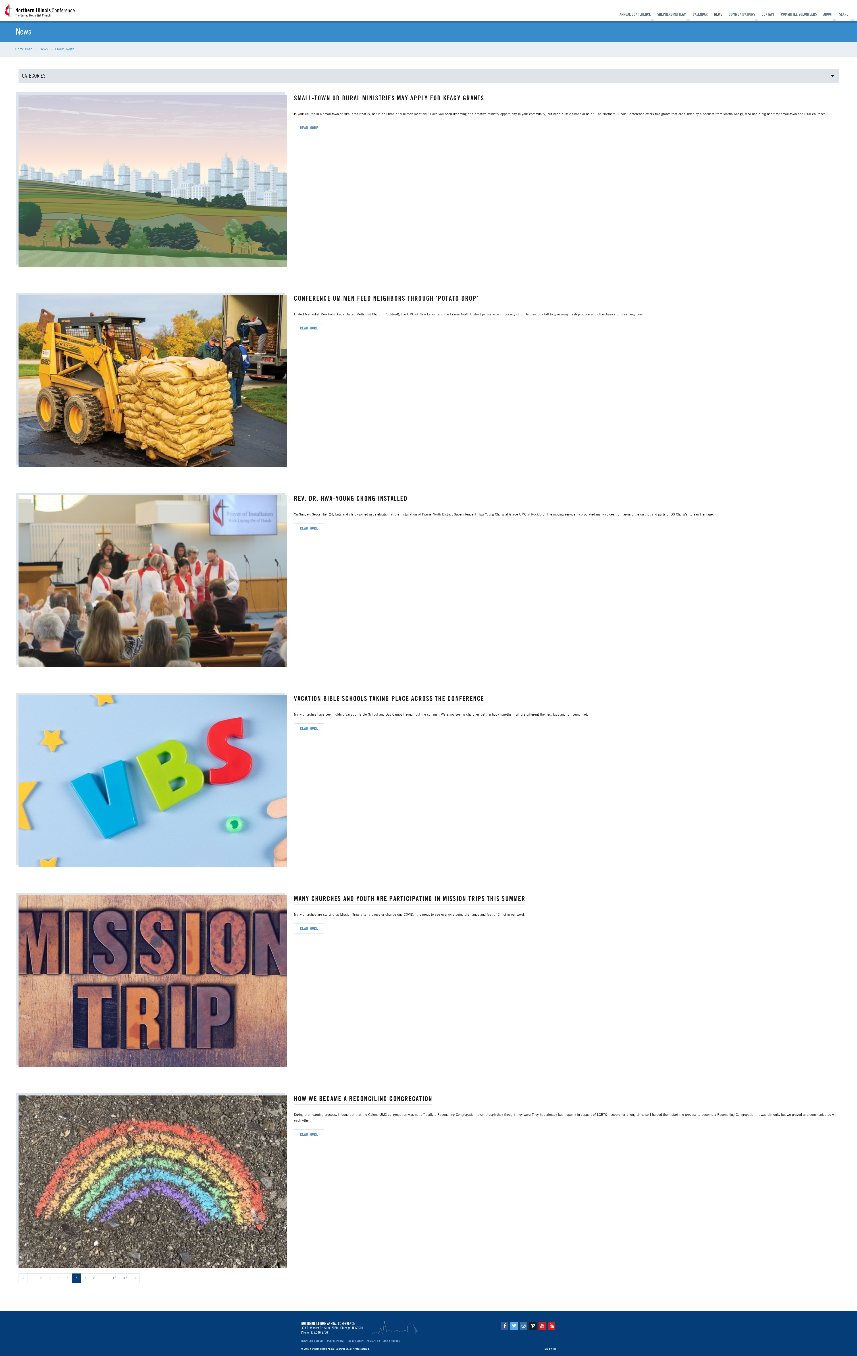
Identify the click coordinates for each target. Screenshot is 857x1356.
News (718, 14)
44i (554, 1348)
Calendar (700, 14)
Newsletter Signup (312, 1341)
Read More (309, 128)
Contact (767, 14)
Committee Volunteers (799, 14)
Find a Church (391, 1341)
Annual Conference (635, 14)
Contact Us (373, 1341)
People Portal (336, 1341)
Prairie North (64, 49)
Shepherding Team (671, 14)
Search (845, 14)
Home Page (23, 49)
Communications (742, 14)
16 (125, 1278)
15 (114, 1278)
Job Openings (355, 1341)
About (828, 14)
